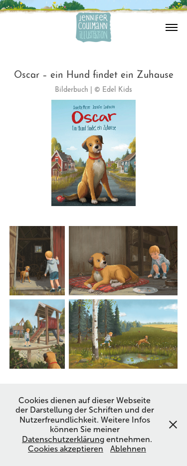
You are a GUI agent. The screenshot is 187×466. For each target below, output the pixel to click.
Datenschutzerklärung (63, 439)
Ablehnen (128, 449)
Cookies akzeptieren (65, 449)
